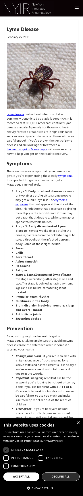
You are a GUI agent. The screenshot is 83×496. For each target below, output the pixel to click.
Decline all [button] (60, 476)
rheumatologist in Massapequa (27, 149)
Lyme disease (15, 114)
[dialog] (41, 457)
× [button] (78, 423)
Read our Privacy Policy (48, 441)
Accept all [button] (21, 476)
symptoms (65, 176)
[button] (41, 488)
